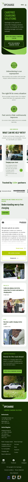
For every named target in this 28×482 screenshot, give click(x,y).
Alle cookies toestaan (14, 253)
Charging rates (5, 451)
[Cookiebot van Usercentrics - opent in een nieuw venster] (19, 223)
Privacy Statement (19, 470)
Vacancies (16, 449)
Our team (16, 444)
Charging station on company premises (6, 445)
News (15, 447)
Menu (22, 5)
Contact (16, 452)
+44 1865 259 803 (6, 432)
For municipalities (5, 448)
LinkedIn (3, 463)
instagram (24, 463)
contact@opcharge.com (7, 418)
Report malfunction (6, 454)
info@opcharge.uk (6, 430)
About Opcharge (18, 441)
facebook (13, 463)
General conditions (9, 470)
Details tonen (19, 248)
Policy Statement (14, 473)
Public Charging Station (7, 441)
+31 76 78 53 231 (6, 419)
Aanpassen (13, 258)
